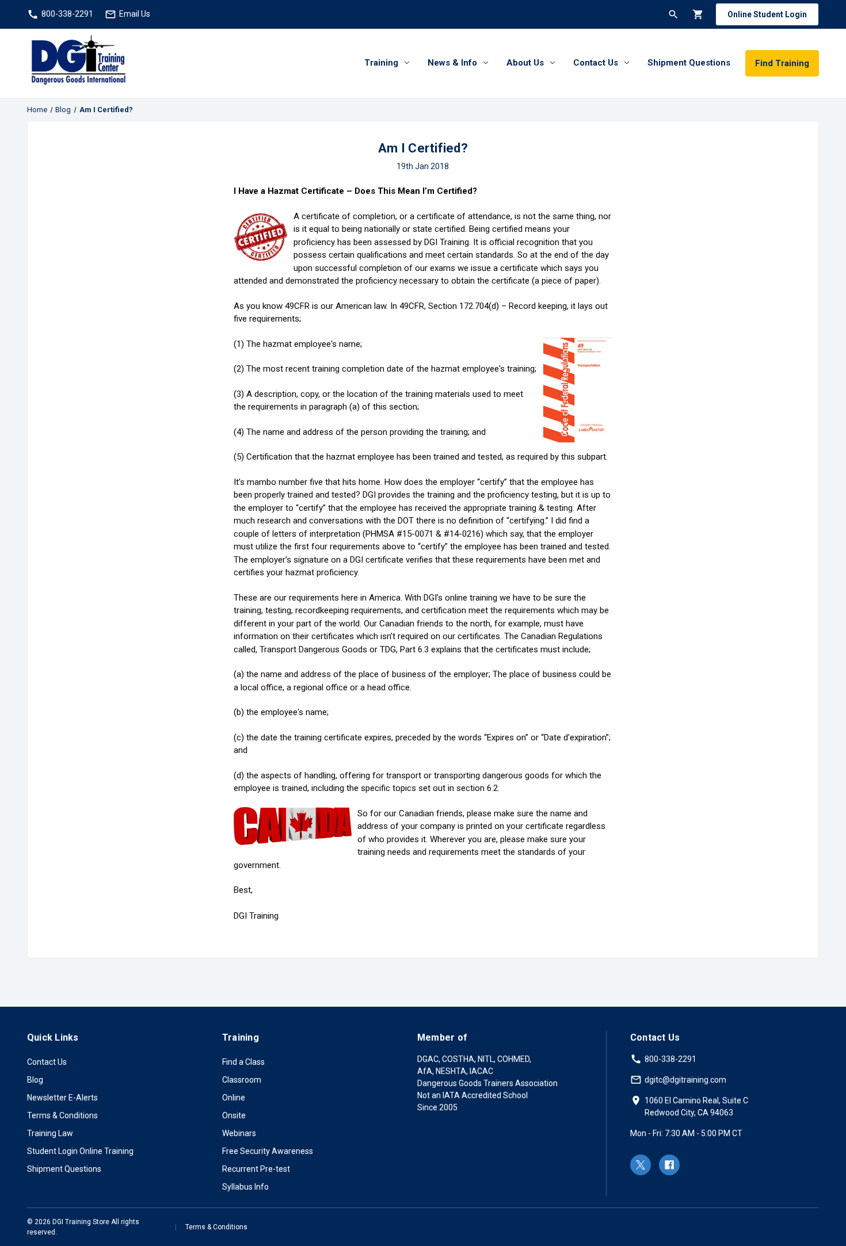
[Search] (672, 14)
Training (381, 63)
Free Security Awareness (267, 1151)
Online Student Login (767, 14)
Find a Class (243, 1062)
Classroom (241, 1079)
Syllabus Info (245, 1186)
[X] (640, 1165)
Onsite (234, 1115)
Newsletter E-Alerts (62, 1097)
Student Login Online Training (80, 1151)
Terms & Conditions (62, 1115)
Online (233, 1097)
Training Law (50, 1133)
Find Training (782, 63)
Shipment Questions (688, 63)
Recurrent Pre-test (256, 1169)
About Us (525, 63)
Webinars (239, 1133)
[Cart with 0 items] (697, 14)
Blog (35, 1079)
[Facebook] (669, 1165)
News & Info (452, 63)
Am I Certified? (423, 148)
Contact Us (595, 63)
